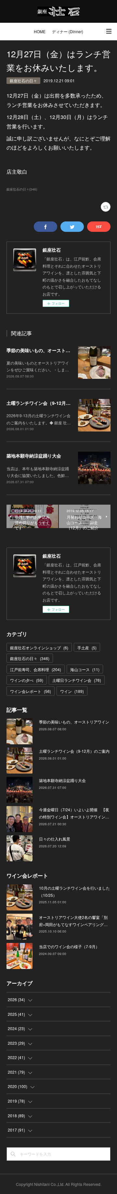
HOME (40, 31)
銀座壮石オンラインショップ (39, 647)
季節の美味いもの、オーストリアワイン (47, 350)
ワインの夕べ (26, 680)
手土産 (87, 647)
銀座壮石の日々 (23, 80)
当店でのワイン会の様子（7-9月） (69, 946)
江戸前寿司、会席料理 (35, 669)
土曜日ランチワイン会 (76, 680)
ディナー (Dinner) (67, 31)
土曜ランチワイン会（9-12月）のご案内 (47, 403)
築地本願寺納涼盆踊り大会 (33, 455)
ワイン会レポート (30, 691)
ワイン (72, 691)
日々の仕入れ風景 (54, 839)
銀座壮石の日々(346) (21, 189)
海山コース (84, 669)
